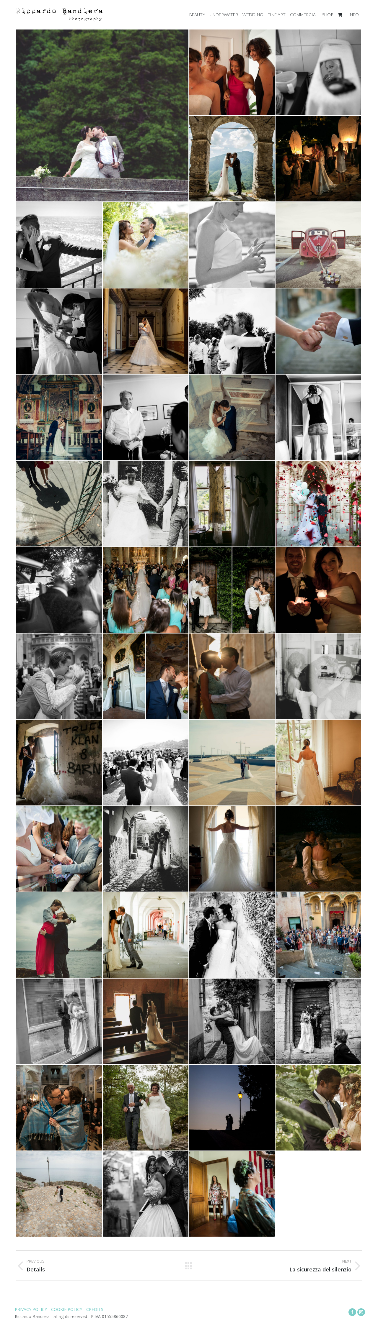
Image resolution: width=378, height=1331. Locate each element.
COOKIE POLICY (67, 1309)
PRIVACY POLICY (31, 1309)
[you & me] (146, 1194)
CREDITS (94, 1309)
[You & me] (102, 115)
